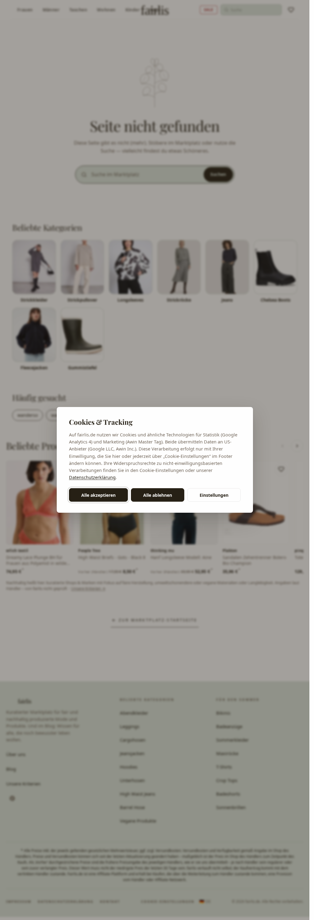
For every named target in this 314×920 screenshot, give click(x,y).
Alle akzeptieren (98, 495)
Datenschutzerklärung (92, 477)
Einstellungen (214, 495)
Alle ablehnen (157, 495)
